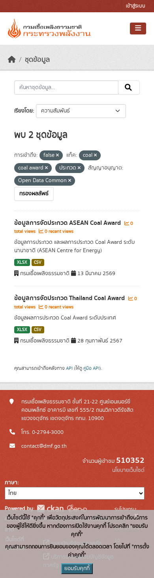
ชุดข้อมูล (37, 60)
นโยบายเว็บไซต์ (128, 470)
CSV (37, 262)
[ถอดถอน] (57, 155)
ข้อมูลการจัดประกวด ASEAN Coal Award (68, 223)
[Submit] (129, 87)
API (69, 368)
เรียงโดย (23, 111)
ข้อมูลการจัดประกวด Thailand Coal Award (70, 298)
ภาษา (11, 483)
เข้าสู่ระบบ (135, 6)
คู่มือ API (91, 368)
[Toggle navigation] (138, 28)
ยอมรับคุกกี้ (77, 568)
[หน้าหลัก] (12, 60)
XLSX (22, 262)
